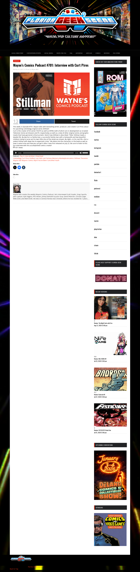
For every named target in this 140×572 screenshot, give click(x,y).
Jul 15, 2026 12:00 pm (100, 432)
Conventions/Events (34, 53)
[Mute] (81, 153)
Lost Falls (39, 158)
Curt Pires (25, 158)
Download (39, 156)
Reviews (107, 53)
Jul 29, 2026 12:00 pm (100, 361)
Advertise (79, 53)
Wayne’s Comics (27, 160)
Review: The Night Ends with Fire (103, 323)
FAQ (71, 53)
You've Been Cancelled (46, 160)
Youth (57, 160)
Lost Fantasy (47, 158)
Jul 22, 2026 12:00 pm (100, 397)
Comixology (17, 158)
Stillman (77, 158)
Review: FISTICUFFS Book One (102, 430)
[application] (51, 153)
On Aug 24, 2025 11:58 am (21, 69)
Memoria (55, 158)
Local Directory (17, 53)
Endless (32, 158)
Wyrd (36, 160)
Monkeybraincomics (66, 158)
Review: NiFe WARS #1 (100, 359)
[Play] (16, 153)
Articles (89, 53)
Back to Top (14, 569)
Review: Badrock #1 (99, 394)
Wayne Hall (35, 69)
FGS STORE (116, 53)
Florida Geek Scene (35, 567)
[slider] (85, 153)
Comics (98, 53)
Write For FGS (61, 53)
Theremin (84, 158)
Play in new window (27, 156)
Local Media (48, 53)
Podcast (17, 61)
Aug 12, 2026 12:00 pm (100, 325)
